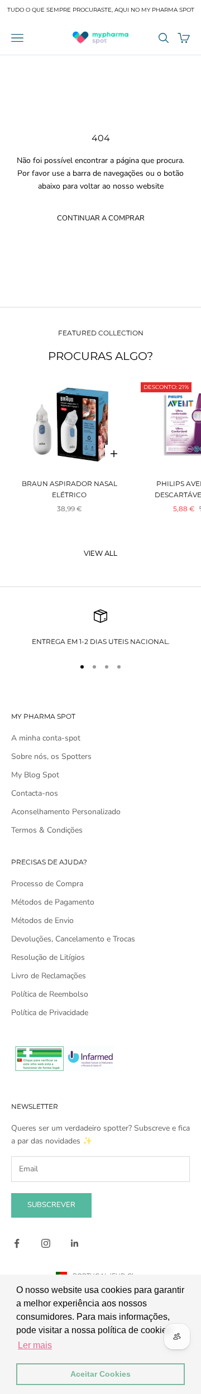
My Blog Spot (35, 775)
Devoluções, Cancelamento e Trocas (73, 939)
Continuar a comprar (101, 218)
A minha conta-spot (45, 738)
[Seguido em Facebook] (16, 1243)
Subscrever (51, 1205)
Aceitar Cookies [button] (100, 1373)
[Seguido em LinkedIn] (74, 1243)
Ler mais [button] (35, 1345)
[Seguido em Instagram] (45, 1243)
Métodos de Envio (42, 920)
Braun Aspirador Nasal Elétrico (69, 489)
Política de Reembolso (49, 994)
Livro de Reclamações (48, 975)
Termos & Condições (47, 830)
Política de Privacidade (49, 1012)
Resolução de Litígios (48, 957)
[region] (100, 628)
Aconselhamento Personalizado (66, 811)
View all (100, 554)
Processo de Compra (47, 883)
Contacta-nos (34, 793)
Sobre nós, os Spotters (51, 756)
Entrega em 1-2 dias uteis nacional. (101, 641)
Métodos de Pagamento (52, 902)
